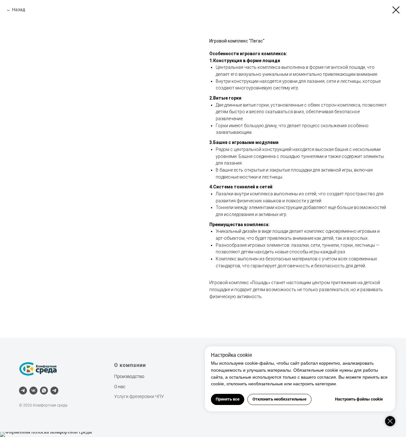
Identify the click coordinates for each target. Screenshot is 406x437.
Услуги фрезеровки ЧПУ (139, 396)
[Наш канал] (54, 391)
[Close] (390, 421)
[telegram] (23, 391)
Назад (18, 9)
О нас (119, 386)
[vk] (33, 391)
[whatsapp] (44, 391)
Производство (129, 376)
